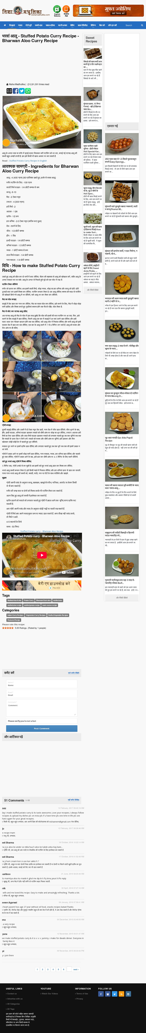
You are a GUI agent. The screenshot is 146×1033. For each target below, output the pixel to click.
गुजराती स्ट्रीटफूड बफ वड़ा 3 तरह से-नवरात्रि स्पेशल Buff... (120, 581)
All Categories (13, 1003)
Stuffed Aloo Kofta (14, 600)
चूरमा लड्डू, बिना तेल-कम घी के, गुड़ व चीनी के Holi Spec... (93, 190)
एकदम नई (112, 126)
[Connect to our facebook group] (107, 994)
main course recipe (49, 605)
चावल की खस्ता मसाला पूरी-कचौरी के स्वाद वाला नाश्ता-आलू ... (122, 486)
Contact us (12, 993)
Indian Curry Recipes (16, 615)
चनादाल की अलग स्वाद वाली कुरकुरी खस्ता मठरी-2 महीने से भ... (122, 300)
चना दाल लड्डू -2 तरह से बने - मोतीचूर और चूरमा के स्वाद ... (122, 347)
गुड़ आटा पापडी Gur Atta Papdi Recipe (118, 439)
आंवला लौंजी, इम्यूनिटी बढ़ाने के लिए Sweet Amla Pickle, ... (91, 268)
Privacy (79, 998)
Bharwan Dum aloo (43, 600)
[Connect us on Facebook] (101, 994)
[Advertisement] (41, 63)
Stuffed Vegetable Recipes (58, 615)
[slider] (8, 628)
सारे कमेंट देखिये (73, 673)
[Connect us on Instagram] (128, 994)
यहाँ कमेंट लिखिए (73, 800)
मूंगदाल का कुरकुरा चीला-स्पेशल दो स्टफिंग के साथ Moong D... (121, 394)
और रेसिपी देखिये (92, 289)
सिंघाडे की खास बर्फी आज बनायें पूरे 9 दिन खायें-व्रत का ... (93, 64)
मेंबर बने (102, 25)
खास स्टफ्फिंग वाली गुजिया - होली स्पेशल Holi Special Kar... (92, 148)
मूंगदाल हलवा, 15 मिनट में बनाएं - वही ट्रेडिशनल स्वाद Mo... (92, 106)
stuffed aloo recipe (15, 605)
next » (76, 969)
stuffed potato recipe (32, 605)
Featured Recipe (14, 620)
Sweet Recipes (91, 39)
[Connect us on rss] (121, 994)
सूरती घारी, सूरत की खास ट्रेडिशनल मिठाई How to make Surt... (93, 229)
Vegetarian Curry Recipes (36, 615)
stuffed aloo (57, 600)
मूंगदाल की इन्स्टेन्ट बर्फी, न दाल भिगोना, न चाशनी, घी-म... (121, 252)
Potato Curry (29, 600)
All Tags (10, 1009)
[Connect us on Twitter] (114, 994)
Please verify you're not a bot (22, 721)
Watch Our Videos (50, 993)
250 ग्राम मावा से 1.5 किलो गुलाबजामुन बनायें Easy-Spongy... (120, 160)
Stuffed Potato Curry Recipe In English (28, 160)
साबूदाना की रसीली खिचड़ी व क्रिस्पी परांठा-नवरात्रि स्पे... (119, 534)
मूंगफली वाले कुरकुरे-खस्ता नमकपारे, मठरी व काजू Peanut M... (121, 208)
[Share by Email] (9, 91)
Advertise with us (15, 998)
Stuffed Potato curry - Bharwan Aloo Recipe (41, 531)
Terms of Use (82, 993)
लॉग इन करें (112, 25)
